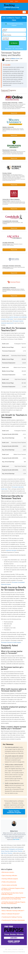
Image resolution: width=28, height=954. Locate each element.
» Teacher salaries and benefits (9, 885)
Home (6, 949)
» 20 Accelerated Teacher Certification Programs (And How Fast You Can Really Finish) (13, 898)
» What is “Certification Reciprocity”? (10, 913)
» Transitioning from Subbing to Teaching (11, 917)
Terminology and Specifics (11, 908)
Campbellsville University (10, 221)
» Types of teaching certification (9, 875)
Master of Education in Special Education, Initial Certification (12, 245)
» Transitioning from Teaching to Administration (13, 920)
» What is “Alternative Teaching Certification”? (12, 910)
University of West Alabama (11, 199)
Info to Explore (6, 869)
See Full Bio (16, 839)
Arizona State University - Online (13, 102)
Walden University (8, 127)
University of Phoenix (9, 287)
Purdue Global (7, 173)
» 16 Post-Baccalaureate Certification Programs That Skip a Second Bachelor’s (13, 902)
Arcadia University (8, 242)
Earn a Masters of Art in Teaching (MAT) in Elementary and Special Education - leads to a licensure (13, 129)
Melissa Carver (15, 58)
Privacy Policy (14, 949)
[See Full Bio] (20, 839)
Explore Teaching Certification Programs (14, 811)
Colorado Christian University (12, 266)
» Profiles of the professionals (8, 882)
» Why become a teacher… (8, 872)
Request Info (14, 113)
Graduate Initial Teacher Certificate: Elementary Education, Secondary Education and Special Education (14, 290)
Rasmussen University (9, 150)
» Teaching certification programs (9, 878)
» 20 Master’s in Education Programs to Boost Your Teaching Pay (12, 889)
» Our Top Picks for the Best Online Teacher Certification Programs (12, 893)
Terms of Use (20, 949)
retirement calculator (11, 550)
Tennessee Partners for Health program (11, 642)
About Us (9, 949)
